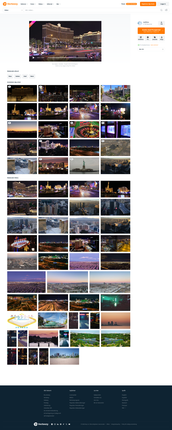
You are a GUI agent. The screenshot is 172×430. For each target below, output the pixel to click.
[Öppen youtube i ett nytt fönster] (69, 424)
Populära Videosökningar (77, 408)
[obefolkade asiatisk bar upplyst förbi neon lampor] (115, 302)
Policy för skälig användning (129, 424)
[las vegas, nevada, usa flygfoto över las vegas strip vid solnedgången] (115, 165)
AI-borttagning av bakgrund (52, 413)
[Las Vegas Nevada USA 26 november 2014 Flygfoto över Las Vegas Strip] (22, 225)
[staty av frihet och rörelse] (84, 165)
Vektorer (23, 4)
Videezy (46, 400)
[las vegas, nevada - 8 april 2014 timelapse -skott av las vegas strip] (53, 111)
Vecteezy (46, 397)
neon (32, 76)
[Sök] (161, 10)
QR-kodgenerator (49, 416)
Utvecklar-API (48, 408)
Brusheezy (47, 395)
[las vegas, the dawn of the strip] (22, 129)
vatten (18, 76)
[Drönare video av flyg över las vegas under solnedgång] (67, 282)
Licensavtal (73, 395)
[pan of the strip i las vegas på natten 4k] (84, 93)
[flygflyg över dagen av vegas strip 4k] (115, 147)
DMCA (71, 397)
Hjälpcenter (97, 395)
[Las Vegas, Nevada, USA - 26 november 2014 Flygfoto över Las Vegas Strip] (22, 165)
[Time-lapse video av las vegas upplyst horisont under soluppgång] (53, 129)
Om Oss (96, 400)
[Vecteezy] (10, 4)
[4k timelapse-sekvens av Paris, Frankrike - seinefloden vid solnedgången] (43, 338)
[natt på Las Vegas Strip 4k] (53, 93)
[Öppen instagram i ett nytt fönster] (55, 424)
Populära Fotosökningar (77, 405)
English (124, 395)
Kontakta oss (97, 397)
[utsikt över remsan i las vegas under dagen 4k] (115, 93)
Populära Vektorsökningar (77, 403)
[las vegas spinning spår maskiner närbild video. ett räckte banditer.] (115, 129)
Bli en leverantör (99, 403)
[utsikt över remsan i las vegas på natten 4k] (115, 111)
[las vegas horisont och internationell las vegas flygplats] (53, 261)
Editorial (49, 4)
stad (25, 76)
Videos (40, 4)
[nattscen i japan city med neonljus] (73, 320)
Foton (32, 4)
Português (125, 400)
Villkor (108, 424)
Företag (46, 403)
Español (124, 397)
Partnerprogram (74, 400)
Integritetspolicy (115, 424)
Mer (58, 4)
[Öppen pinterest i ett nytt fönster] (60, 424)
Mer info (141, 49)
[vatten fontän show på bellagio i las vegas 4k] (22, 93)
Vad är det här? (154, 45)
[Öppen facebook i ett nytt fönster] (52, 424)
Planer (123, 4)
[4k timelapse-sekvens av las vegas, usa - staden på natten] (84, 147)
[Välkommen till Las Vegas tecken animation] (22, 320)
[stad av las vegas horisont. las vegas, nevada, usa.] (84, 302)
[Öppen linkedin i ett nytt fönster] (58, 424)
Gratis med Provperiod (151, 31)
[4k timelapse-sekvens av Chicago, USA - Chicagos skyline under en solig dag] (64, 356)
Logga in (163, 4)
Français (124, 405)
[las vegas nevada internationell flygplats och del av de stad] (22, 302)
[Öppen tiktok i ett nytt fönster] (63, 424)
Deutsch (124, 403)
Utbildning (47, 405)
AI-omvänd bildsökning (51, 410)
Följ (162, 24)
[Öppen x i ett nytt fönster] (66, 424)
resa (10, 76)
